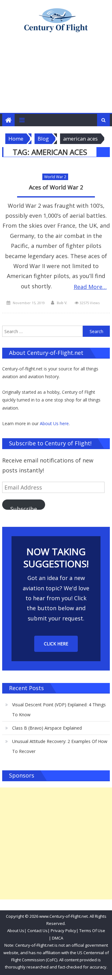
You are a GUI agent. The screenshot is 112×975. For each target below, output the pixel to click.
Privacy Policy (63, 930)
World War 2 (55, 176)
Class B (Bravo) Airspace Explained (47, 728)
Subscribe (23, 507)
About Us (15, 930)
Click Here (56, 644)
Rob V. (62, 303)
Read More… (90, 286)
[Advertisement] (56, 79)
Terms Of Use (92, 930)
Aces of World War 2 (56, 187)
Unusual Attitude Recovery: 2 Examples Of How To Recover (59, 746)
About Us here (54, 423)
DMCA (57, 938)
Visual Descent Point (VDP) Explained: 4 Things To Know (59, 709)
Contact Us (37, 930)
